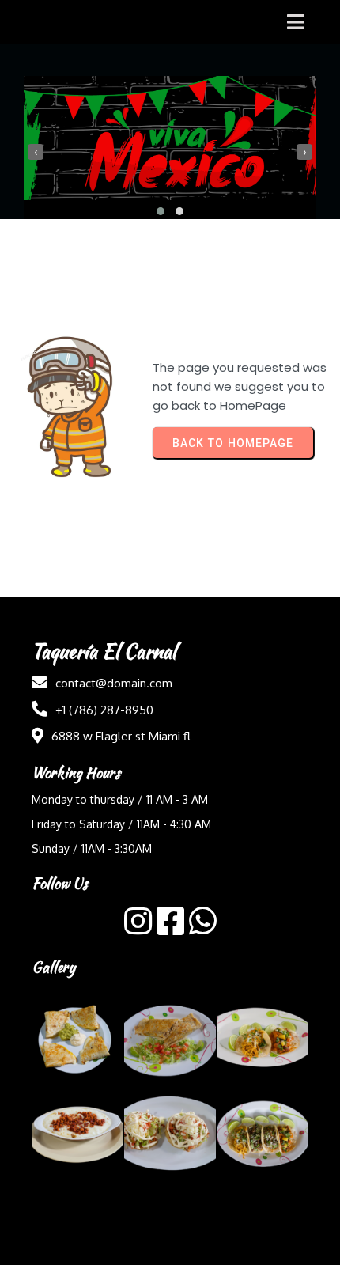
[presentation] (35, 152)
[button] (160, 211)
